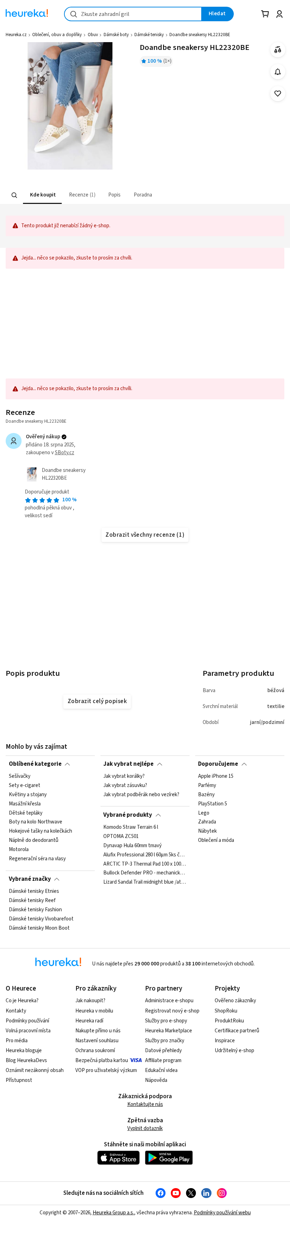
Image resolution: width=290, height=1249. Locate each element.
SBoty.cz (64, 452)
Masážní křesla (25, 804)
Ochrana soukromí (95, 1050)
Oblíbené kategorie (35, 764)
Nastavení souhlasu (96, 1040)
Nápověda (156, 1080)
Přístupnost (19, 1080)
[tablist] (101, 195)
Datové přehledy (163, 1050)
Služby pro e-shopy (166, 1021)
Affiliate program (163, 1060)
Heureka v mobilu (94, 1011)
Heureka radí (89, 1021)
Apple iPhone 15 (215, 776)
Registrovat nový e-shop (172, 1011)
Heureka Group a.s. (113, 1212)
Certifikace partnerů (237, 1030)
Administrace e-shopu (169, 1000)
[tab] (42, 195)
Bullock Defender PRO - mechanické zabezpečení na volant (144, 873)
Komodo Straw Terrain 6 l (130, 827)
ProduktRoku (229, 1021)
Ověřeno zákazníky (235, 1000)
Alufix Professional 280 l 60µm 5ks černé (144, 855)
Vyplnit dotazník (145, 1128)
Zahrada (207, 822)
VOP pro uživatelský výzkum (106, 1070)
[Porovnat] (277, 49)
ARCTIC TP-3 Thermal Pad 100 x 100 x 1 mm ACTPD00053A (144, 864)
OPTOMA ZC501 (121, 836)
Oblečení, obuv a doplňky (57, 35)
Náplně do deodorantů (33, 840)
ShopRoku (226, 1011)
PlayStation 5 (212, 804)
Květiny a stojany (28, 794)
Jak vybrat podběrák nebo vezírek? (141, 794)
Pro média (17, 1040)
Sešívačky (19, 776)
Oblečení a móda (216, 840)
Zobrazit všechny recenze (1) (145, 535)
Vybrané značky (30, 879)
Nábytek (207, 831)
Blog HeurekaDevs (26, 1060)
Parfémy (207, 785)
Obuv (93, 35)
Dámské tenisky (149, 35)
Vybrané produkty (127, 815)
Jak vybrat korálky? (124, 776)
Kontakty (16, 1011)
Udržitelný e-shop (234, 1050)
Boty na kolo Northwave (35, 822)
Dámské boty (116, 35)
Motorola (19, 849)
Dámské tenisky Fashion (35, 909)
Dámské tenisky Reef (32, 900)
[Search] (14, 195)
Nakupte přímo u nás (98, 1030)
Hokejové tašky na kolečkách (40, 831)
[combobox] (133, 14)
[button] (42, 195)
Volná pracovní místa (28, 1030)
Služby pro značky (164, 1040)
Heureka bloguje (24, 1050)
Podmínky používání (27, 1021)
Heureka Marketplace (168, 1030)
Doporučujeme (218, 764)
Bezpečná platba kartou (101, 1060)
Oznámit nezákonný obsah (35, 1070)
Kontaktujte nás (145, 1104)
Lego (203, 813)
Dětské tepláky (25, 813)
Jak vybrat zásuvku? (125, 785)
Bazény (206, 794)
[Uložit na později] (277, 93)
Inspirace (225, 1040)
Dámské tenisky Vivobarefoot (41, 919)
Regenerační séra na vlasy (37, 858)
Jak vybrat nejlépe (128, 764)
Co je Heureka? (22, 1000)
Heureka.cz (16, 35)
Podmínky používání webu (222, 1212)
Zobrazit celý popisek (97, 701)
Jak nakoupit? (90, 1000)
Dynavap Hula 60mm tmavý (132, 845)
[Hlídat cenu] (277, 71)
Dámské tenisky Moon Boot (39, 928)
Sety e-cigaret (24, 785)
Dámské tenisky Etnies (34, 891)
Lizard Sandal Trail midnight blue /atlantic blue (144, 882)
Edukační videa (161, 1070)
